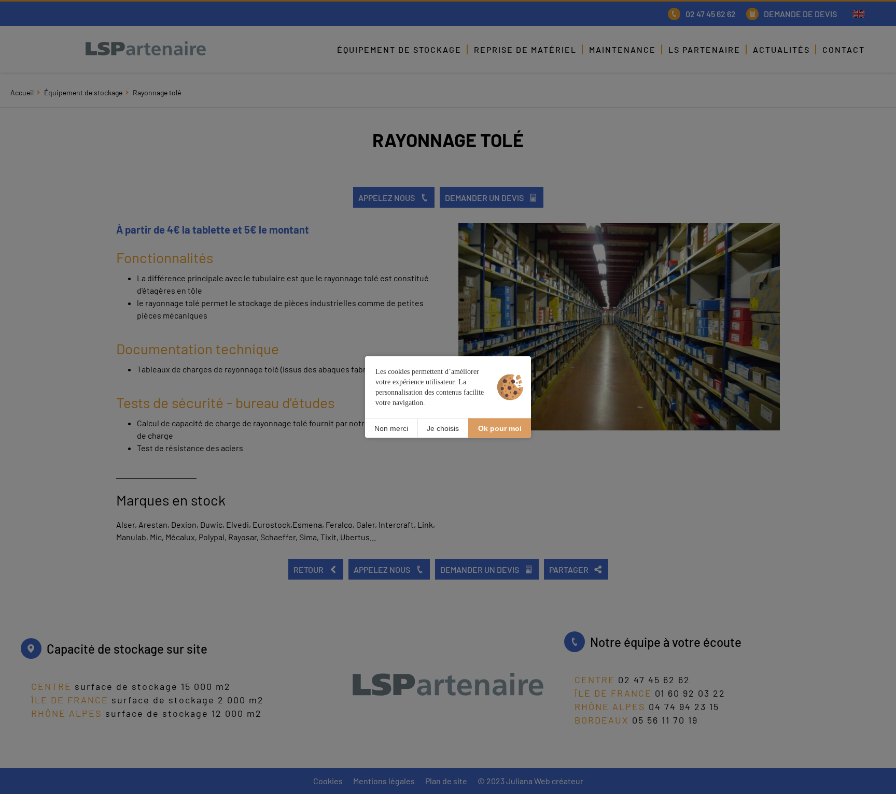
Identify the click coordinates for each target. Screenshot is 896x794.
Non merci (391, 428)
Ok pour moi (500, 428)
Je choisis (443, 428)
